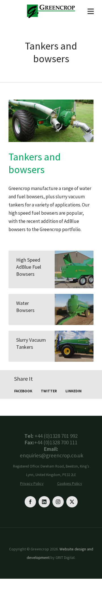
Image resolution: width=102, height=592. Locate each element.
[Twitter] (72, 501)
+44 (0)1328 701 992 (56, 436)
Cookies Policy (69, 483)
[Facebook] (30, 501)
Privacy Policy (32, 483)
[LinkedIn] (44, 501)
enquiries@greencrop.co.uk (51, 455)
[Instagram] (58, 501)
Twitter (49, 391)
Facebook (23, 391)
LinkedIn (73, 391)
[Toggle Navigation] (90, 11)
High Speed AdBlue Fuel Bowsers (28, 267)
